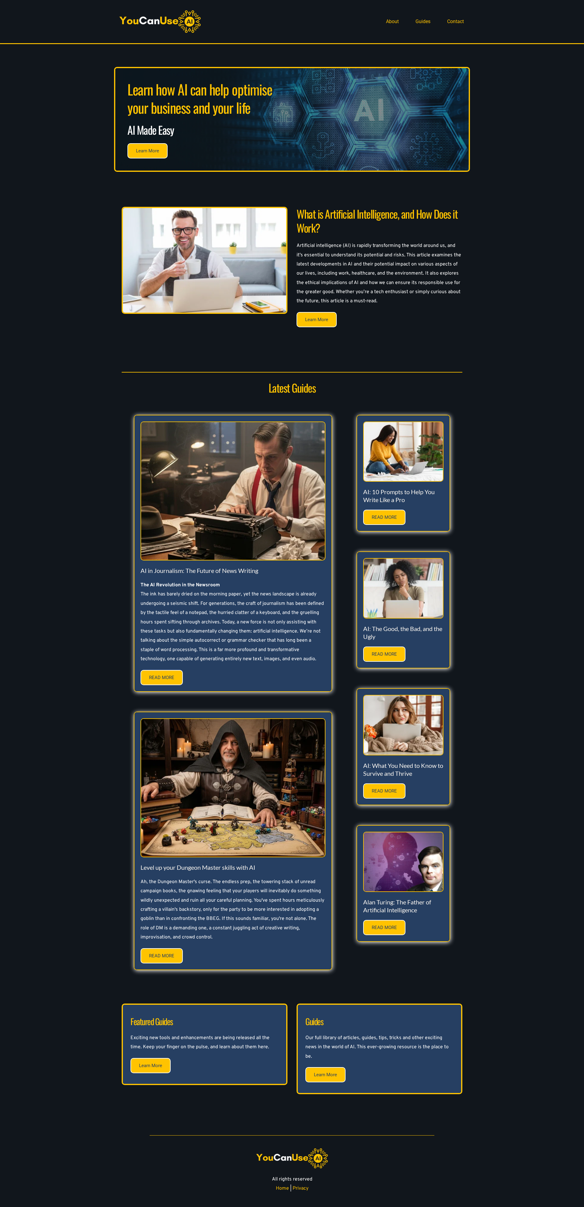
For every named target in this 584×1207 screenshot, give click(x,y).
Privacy (300, 1188)
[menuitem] (392, 21)
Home (282, 1188)
